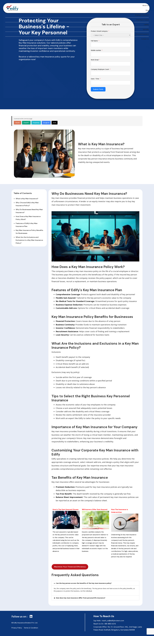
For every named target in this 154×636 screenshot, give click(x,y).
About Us (145, 5)
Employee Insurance (142, 15)
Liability (146, 24)
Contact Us (145, 39)
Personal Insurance (142, 34)
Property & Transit (142, 20)
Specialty (146, 29)
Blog (147, 10)
